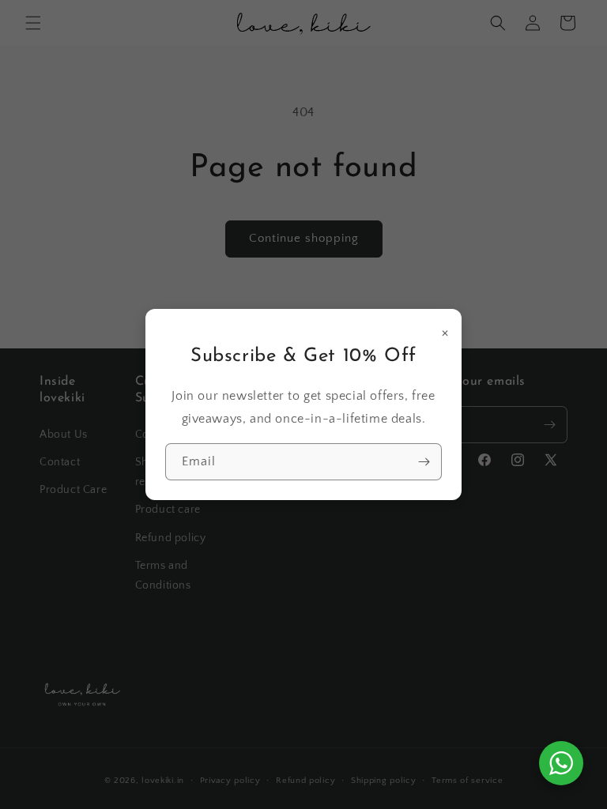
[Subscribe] (423, 461)
